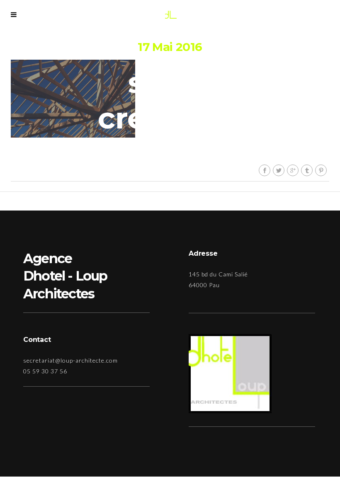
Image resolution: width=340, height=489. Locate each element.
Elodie (176, 155)
